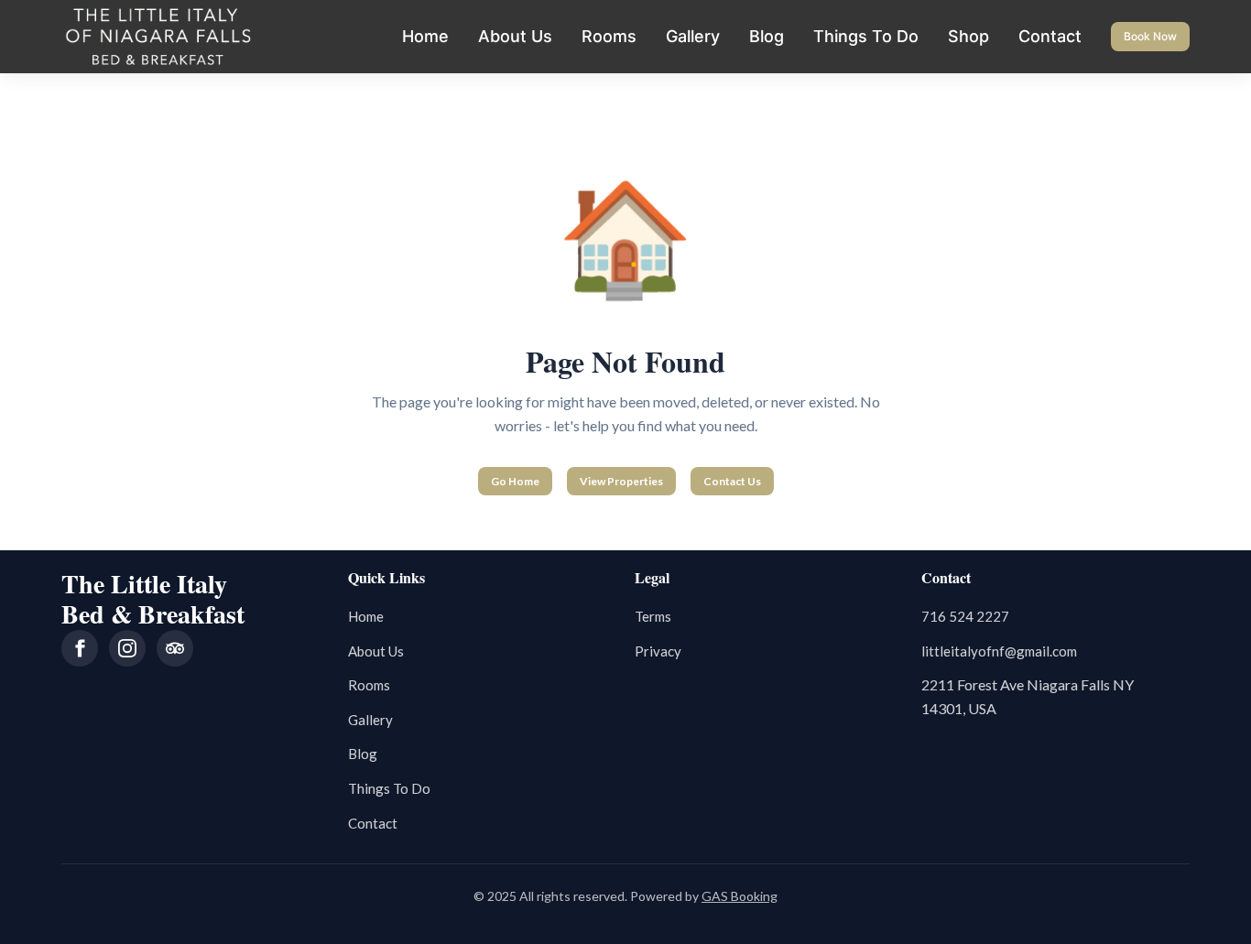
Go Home (515, 481)
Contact (1050, 36)
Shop (968, 36)
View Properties (621, 481)
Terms (653, 616)
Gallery (693, 36)
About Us (515, 36)
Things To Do (866, 36)
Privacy (658, 651)
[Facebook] (79, 648)
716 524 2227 (965, 616)
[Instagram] (127, 648)
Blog (766, 36)
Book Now (1150, 36)
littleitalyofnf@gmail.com (999, 651)
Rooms (609, 36)
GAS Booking (740, 896)
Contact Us (732, 481)
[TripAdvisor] (175, 648)
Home (425, 36)
